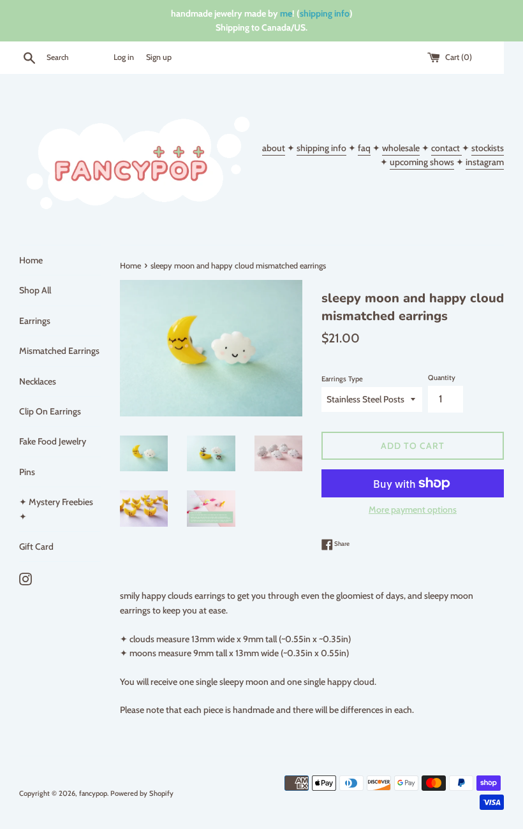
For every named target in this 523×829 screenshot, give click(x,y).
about (273, 148)
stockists (487, 148)
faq (364, 148)
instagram (485, 162)
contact (446, 148)
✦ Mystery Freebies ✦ (56, 509)
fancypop (93, 793)
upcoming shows (422, 162)
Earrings (34, 320)
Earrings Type (342, 378)
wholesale (401, 148)
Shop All (35, 290)
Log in (124, 57)
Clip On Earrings (50, 411)
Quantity (441, 377)
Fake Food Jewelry (52, 441)
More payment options (413, 509)
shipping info (325, 13)
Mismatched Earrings (59, 350)
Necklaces (37, 381)
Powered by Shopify (141, 793)
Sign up (159, 57)
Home (31, 260)
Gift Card (36, 546)
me (286, 13)
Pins (27, 472)
